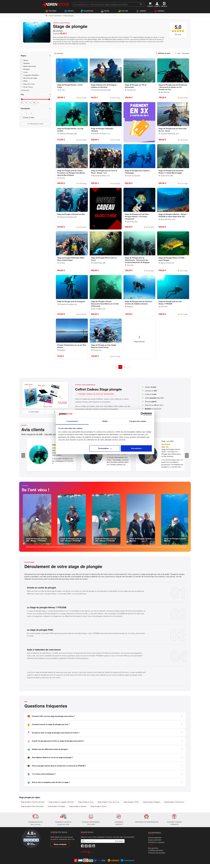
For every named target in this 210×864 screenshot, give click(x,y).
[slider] (22, 99)
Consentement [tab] (72, 421)
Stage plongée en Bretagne (56, 806)
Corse (25, 72)
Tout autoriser (136, 448)
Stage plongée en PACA (131, 802)
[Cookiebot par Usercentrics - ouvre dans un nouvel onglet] (142, 414)
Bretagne (26, 69)
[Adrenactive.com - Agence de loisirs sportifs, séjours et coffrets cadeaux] (56, 4)
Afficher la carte (164, 53)
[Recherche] (141, 4)
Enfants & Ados (28, 117)
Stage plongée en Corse (85, 802)
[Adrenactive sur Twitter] (86, 846)
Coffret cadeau (34, 412)
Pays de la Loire (29, 84)
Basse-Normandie (29, 66)
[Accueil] (46, 15)
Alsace (25, 60)
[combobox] (105, 4)
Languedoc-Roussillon (31, 75)
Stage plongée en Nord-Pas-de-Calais (33, 802)
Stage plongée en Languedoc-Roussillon (61, 802)
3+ (31, 113)
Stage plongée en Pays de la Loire (108, 802)
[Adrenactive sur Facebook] (82, 846)
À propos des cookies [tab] (137, 421)
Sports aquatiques (55, 15)
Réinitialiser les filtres (36, 124)
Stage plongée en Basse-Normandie (32, 806)
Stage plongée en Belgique (151, 802)
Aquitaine (26, 63)
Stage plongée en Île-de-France (174, 802)
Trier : (183, 53)
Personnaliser (103, 448)
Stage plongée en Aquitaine (77, 806)
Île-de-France (28, 87)
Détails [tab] (105, 421)
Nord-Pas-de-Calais (30, 78)
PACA (25, 81)
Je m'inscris (119, 841)
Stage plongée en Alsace (98, 806)
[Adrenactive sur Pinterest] (90, 846)
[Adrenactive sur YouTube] (93, 846)
